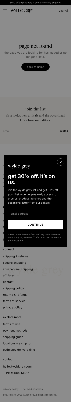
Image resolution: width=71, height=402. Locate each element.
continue (35, 224)
